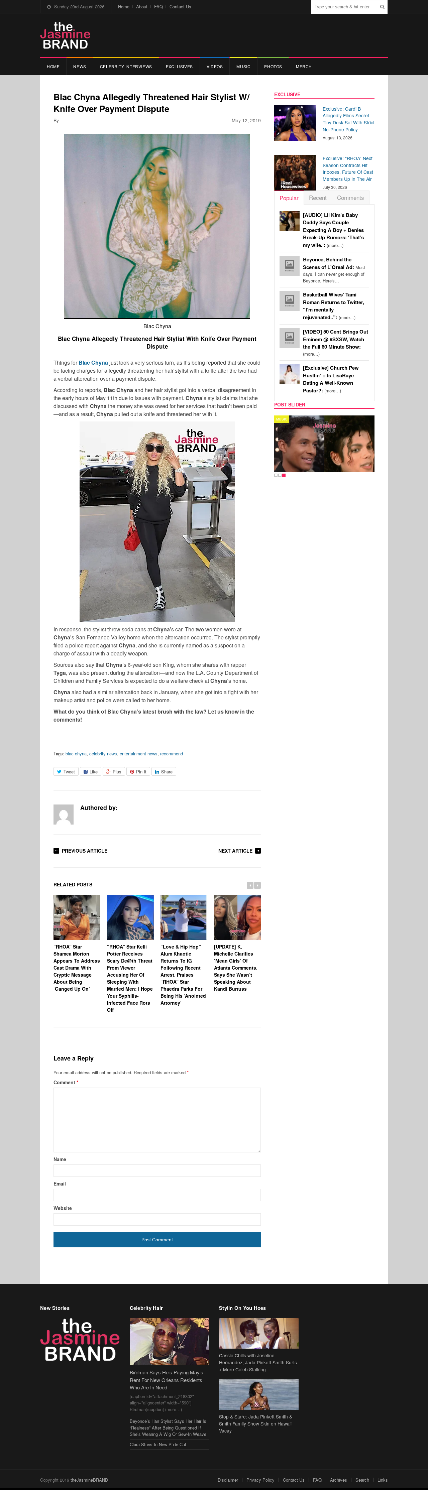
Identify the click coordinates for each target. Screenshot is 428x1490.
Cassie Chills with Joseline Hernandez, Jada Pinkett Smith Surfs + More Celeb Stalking (258, 1362)
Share (167, 771)
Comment (66, 1082)
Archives (338, 1480)
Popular (289, 198)
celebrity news (103, 753)
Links (383, 1480)
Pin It (141, 771)
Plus (117, 771)
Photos (273, 66)
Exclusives (179, 66)
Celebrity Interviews (126, 66)
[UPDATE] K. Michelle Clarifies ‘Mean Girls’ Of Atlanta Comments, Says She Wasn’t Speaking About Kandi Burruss (235, 967)
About (141, 6)
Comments (350, 197)
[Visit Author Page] (64, 814)
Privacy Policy (260, 1480)
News (79, 66)
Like (94, 771)
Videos (215, 66)
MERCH (304, 66)
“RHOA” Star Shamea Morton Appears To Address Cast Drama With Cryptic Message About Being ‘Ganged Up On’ (77, 967)
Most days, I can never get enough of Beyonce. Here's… (334, 270)
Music (243, 66)
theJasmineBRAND (89, 1480)
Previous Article (84, 850)
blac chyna (76, 753)
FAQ (158, 6)
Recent (318, 197)
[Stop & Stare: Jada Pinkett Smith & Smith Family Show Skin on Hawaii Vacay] (259, 1394)
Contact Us (180, 6)
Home (123, 6)
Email (60, 1183)
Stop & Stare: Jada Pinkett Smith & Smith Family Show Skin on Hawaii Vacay (255, 1423)
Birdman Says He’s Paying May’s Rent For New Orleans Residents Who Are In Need (166, 1380)
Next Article (235, 850)
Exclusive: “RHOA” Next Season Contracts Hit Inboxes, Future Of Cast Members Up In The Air (348, 168)
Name (60, 1159)
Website (63, 1208)
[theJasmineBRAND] (65, 35)
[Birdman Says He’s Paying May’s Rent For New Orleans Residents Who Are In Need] (169, 1341)
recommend (171, 753)
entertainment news (138, 753)
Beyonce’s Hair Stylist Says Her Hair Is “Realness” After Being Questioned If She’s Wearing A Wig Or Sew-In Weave (168, 1427)
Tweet (69, 771)
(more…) (333, 230)
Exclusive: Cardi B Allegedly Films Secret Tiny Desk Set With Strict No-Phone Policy (348, 119)
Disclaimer (228, 1480)
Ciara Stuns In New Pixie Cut (158, 1444)
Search (362, 1480)
